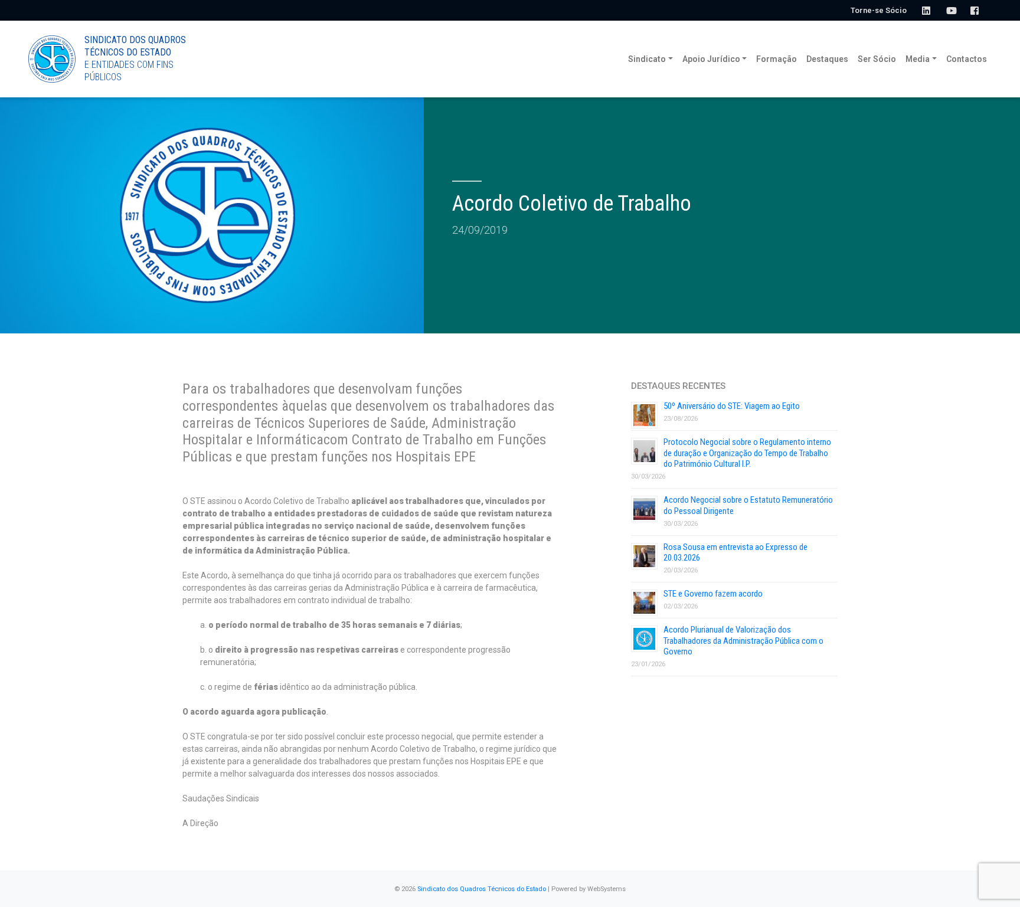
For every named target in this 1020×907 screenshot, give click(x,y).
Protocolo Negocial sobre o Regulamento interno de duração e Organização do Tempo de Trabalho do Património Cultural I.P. (747, 453)
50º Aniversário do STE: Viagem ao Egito (731, 406)
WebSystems (606, 889)
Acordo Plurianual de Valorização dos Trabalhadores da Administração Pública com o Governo (743, 640)
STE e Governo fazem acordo (713, 593)
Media (917, 59)
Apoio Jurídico (711, 59)
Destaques (827, 59)
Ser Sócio (877, 59)
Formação (776, 59)
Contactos (966, 59)
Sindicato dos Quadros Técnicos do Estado (481, 889)
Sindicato (647, 59)
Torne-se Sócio (879, 10)
